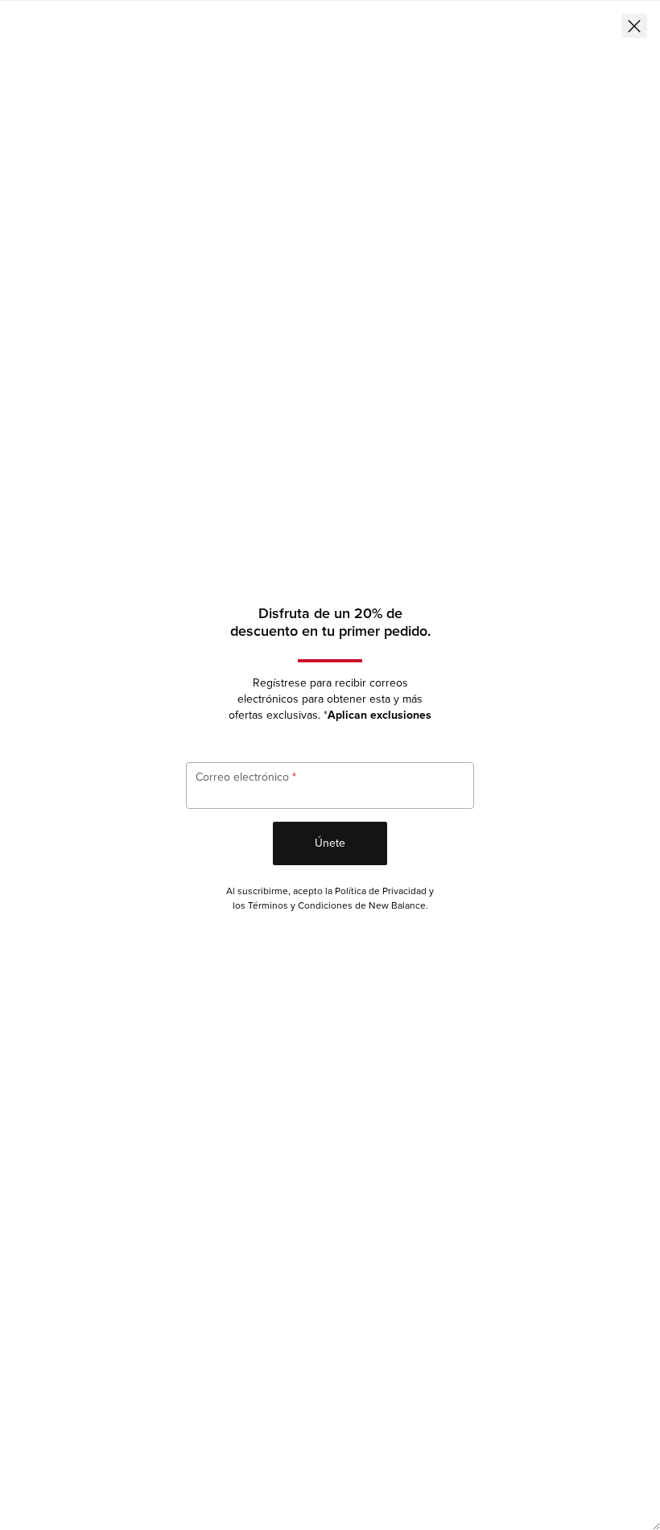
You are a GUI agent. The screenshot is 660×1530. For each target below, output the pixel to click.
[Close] (634, 26)
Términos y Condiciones (300, 906)
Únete (330, 843)
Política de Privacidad (380, 891)
